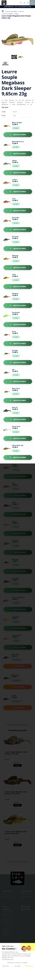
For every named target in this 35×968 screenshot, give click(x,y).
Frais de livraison (25, 894)
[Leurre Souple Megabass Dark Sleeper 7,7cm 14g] (17, 750)
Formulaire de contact (6, 933)
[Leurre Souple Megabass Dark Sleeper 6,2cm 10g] (17, 830)
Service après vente (26, 896)
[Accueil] (3, 11)
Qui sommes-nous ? (8, 896)
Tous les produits (11, 11)
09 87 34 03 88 (6, 928)
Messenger (5, 930)
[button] (17, 666)
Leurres (21, 11)
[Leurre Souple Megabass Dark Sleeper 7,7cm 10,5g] (17, 790)
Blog (4, 894)
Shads (16, 14)
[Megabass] (5, 63)
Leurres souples (7, 14)
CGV (22, 899)
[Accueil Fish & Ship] (4, 2)
